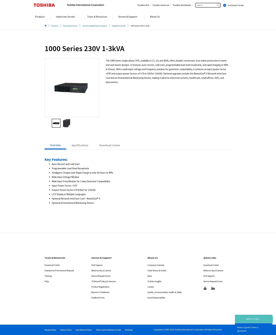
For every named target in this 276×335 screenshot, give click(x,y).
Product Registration (100, 287)
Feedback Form (98, 297)
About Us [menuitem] (155, 16)
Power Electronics (70, 26)
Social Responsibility (156, 297)
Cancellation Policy (84, 330)
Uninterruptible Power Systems (94, 26)
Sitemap (129, 330)
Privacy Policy (50, 330)
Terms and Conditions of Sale (108, 330)
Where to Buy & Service (101, 270)
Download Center (52, 265)
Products (54, 26)
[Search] (218, 5)
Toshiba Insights (154, 281)
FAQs (47, 281)
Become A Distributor (100, 292)
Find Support (96, 265)
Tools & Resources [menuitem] (97, 16)
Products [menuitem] (40, 16)
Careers (150, 287)
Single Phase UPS (119, 26)
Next (98, 87)
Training (48, 276)
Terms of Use (66, 330)
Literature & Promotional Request (59, 270)
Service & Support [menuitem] (127, 16)
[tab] (55, 146)
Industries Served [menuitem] (65, 16)
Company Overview (155, 265)
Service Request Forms (101, 276)
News (149, 276)
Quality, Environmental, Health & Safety (164, 292)
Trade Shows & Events (156, 270)
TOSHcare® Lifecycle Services (103, 281)
